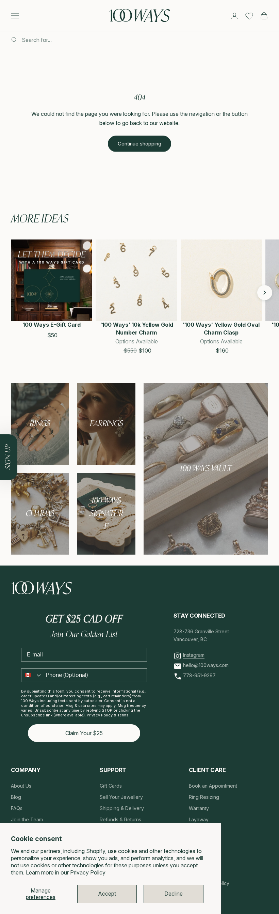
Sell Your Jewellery (121, 797)
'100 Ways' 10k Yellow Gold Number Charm (136, 328)
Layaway (199, 819)
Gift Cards (111, 786)
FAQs (16, 808)
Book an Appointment (213, 786)
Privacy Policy (87, 872)
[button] (18, 292)
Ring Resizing (204, 797)
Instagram (193, 655)
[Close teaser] (17, 434)
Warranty (199, 808)
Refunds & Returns (120, 819)
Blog (16, 797)
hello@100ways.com (206, 665)
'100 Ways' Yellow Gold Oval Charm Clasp (221, 328)
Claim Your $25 (84, 733)
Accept (107, 893)
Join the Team (27, 819)
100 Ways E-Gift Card (52, 324)
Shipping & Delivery (122, 808)
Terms (123, 715)
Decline (173, 893)
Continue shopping (139, 143)
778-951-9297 (199, 675)
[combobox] (32, 675)
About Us (21, 786)
